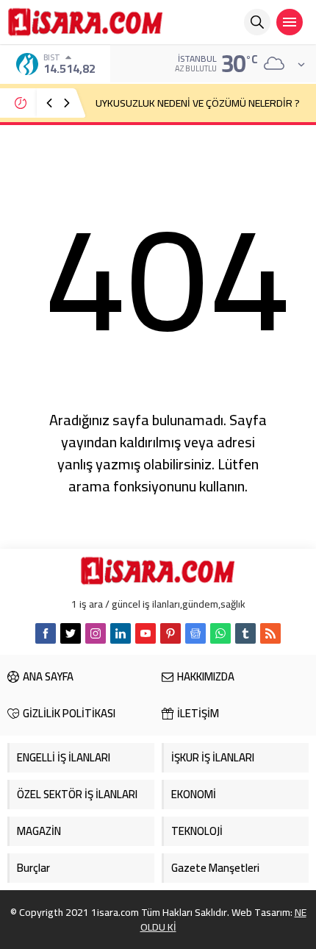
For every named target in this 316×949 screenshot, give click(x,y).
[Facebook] (45, 633)
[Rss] (270, 633)
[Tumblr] (245, 633)
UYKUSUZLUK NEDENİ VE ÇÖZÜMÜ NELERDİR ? (198, 103)
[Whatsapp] (220, 633)
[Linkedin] (120, 633)
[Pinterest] (170, 633)
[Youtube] (145, 633)
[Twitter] (70, 633)
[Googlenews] (195, 633)
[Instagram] (95, 633)
